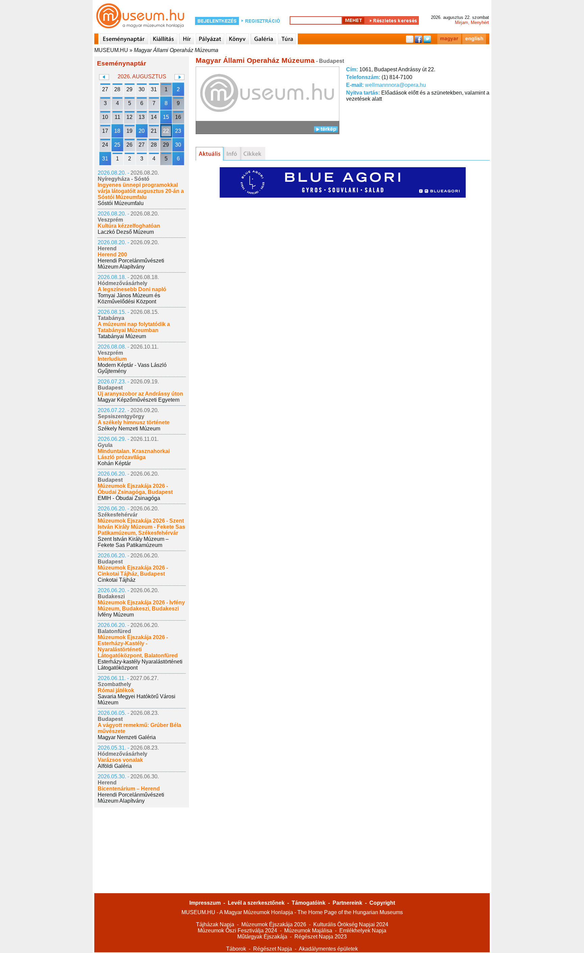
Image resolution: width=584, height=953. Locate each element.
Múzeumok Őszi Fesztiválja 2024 (237, 930)
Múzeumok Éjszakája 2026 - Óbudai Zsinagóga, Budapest (135, 489)
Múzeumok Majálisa (308, 930)
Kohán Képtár (114, 463)
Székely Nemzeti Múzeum (129, 428)
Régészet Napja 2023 (320, 936)
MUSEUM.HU (111, 50)
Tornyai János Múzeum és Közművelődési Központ (129, 298)
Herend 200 (112, 254)
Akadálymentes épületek (328, 949)
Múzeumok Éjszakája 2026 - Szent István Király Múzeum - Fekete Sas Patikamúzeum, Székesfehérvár (141, 527)
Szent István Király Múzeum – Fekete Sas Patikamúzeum (133, 542)
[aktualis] (209, 153)
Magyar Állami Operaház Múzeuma (176, 50)
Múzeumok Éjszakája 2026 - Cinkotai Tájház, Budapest (133, 571)
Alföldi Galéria (115, 766)
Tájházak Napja (215, 924)
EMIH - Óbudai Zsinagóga (129, 498)
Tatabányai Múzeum (122, 336)
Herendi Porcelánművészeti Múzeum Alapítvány (131, 264)
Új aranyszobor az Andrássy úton (140, 394)
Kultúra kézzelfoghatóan (129, 226)
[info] (231, 153)
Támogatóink (308, 903)
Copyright (382, 903)
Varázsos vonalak (120, 760)
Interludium (112, 359)
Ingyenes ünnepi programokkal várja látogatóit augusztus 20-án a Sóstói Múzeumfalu (141, 191)
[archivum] (252, 153)
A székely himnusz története (134, 422)
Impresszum (205, 903)
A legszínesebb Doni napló (132, 289)
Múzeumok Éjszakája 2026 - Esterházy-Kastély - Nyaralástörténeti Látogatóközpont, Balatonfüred (138, 646)
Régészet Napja (272, 949)
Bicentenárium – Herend (129, 789)
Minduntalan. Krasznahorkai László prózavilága (134, 454)
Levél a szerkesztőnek (256, 903)
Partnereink (347, 903)
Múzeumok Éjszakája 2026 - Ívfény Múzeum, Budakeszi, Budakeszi (141, 605)
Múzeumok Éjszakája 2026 (273, 924)
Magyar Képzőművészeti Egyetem (138, 400)
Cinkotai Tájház (117, 580)
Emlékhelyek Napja (362, 930)
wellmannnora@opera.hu (395, 85)
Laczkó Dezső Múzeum (126, 232)
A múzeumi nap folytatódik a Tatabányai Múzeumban (134, 327)
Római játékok (116, 690)
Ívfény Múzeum (116, 615)
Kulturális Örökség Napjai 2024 (350, 924)
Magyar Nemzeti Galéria (127, 737)
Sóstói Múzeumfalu (121, 203)
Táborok (236, 949)
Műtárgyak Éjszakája (262, 936)
